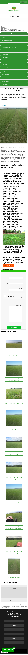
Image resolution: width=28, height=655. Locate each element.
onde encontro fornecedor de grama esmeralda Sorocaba (14, 404)
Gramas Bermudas (5, 57)
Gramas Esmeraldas (6, 61)
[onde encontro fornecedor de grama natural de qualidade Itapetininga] (14, 343)
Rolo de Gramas (5, 77)
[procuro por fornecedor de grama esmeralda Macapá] (14, 541)
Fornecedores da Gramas (7, 50)
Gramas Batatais (5, 54)
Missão (14, 629)
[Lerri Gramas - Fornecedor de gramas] (14, 9)
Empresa (14, 625)
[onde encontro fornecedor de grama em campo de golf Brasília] (14, 565)
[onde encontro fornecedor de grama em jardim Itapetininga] (14, 368)
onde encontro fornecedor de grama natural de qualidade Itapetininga (14, 354)
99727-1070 (15, 16)
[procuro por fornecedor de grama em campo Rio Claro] (14, 491)
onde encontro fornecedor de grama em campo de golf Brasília (14, 576)
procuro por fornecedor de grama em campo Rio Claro (14, 502)
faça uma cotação (8, 265)
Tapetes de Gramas (5, 81)
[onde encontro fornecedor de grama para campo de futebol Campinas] (14, 417)
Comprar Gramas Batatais (7, 40)
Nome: (7, 278)
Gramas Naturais (5, 64)
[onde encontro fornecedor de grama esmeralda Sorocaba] (14, 393)
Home (14, 621)
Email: (7, 283)
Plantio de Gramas (5, 74)
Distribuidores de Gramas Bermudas (9, 47)
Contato (14, 638)
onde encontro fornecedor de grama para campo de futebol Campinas (14, 428)
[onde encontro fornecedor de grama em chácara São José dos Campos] (14, 516)
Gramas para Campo (6, 67)
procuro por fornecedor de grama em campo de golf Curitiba (14, 453)
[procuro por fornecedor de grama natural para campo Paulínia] (14, 467)
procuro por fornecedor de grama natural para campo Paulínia (14, 478)
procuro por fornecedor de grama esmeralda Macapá (14, 552)
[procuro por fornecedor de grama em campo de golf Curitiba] (14, 442)
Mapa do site (14, 642)
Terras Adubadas (5, 84)
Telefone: (21, 288)
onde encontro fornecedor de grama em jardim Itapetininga (14, 379)
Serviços (14, 34)
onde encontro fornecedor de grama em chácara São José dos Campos (14, 527)
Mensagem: (19, 305)
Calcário (3, 37)
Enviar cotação (14, 327)
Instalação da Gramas (6, 71)
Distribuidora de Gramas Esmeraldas (9, 44)
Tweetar (4, 105)
